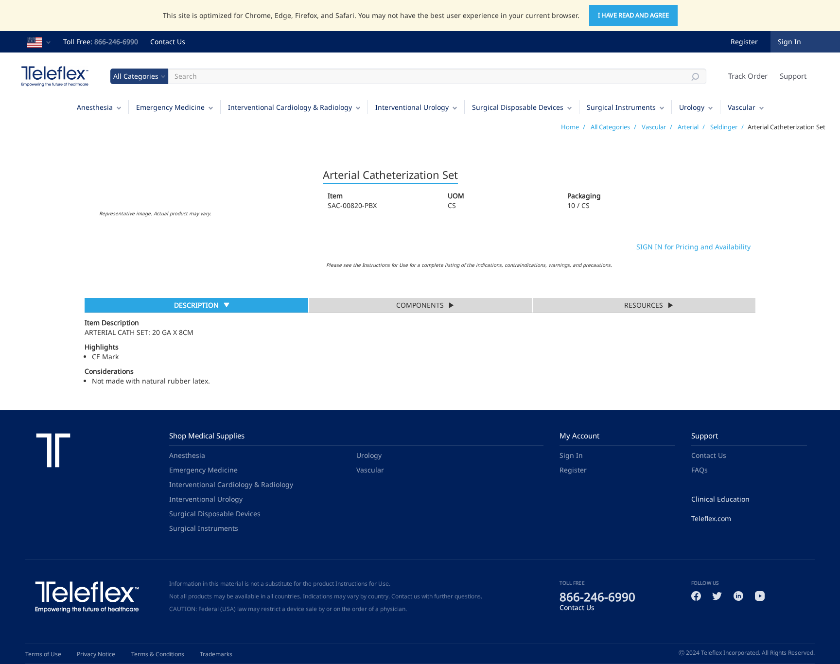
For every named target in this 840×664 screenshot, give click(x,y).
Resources (643, 305)
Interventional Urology (412, 107)
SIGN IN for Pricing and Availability (693, 246)
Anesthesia (95, 107)
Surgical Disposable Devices (517, 107)
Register (744, 41)
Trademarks (216, 654)
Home (570, 126)
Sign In (571, 455)
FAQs (699, 469)
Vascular (741, 107)
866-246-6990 (116, 41)
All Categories (610, 126)
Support (793, 76)
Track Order (748, 76)
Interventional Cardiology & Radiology (290, 107)
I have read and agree (633, 15)
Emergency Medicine (170, 107)
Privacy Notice (96, 654)
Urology (691, 107)
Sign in (789, 41)
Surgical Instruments (621, 107)
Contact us (405, 596)
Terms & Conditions (157, 654)
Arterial (688, 126)
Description (196, 306)
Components (420, 305)
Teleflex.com (711, 518)
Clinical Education (720, 499)
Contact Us (167, 41)
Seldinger (723, 126)
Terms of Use (43, 654)
